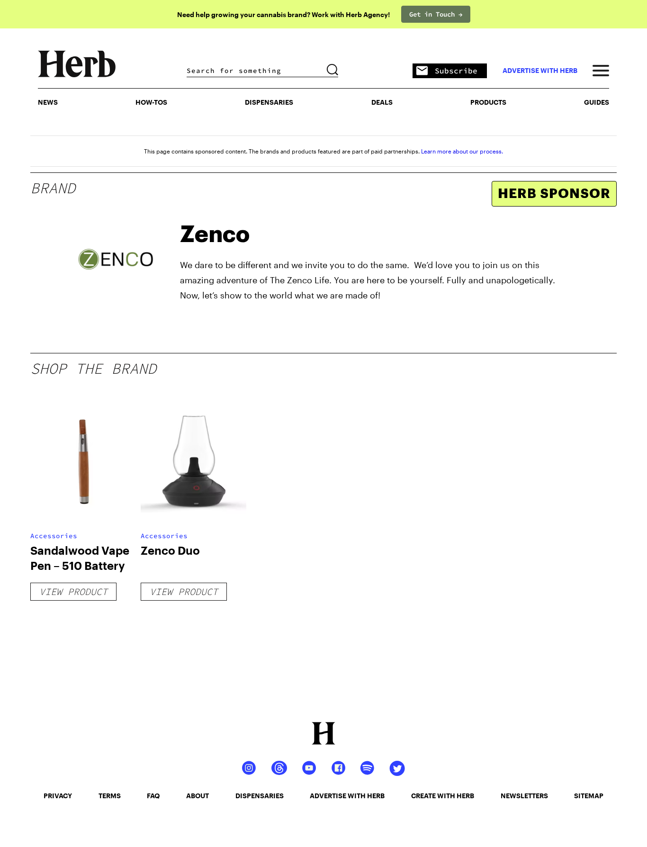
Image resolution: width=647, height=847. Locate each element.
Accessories (53, 536)
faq (153, 796)
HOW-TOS (151, 102)
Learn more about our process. (462, 151)
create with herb (442, 796)
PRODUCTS (488, 102)
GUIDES (596, 102)
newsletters (524, 796)
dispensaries (259, 796)
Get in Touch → (435, 14)
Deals (382, 102)
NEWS (48, 102)
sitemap (588, 796)
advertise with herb (540, 70)
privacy (58, 796)
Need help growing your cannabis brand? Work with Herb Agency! (283, 14)
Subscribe (456, 70)
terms (110, 796)
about (197, 796)
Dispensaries (269, 102)
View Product (73, 591)
